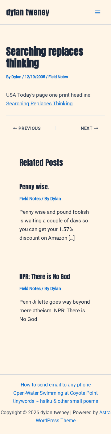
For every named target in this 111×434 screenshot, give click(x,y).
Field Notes (58, 76)
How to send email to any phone (56, 385)
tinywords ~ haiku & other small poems (55, 401)
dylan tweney (27, 12)
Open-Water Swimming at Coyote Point (55, 393)
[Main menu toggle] (98, 12)
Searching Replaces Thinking (39, 103)
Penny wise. (34, 187)
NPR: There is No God (44, 276)
